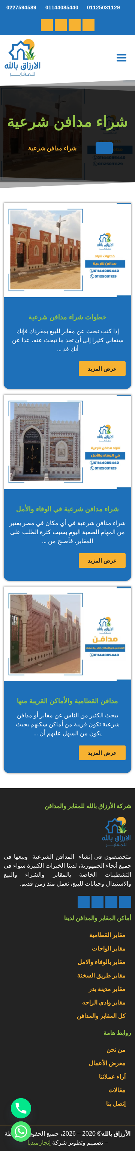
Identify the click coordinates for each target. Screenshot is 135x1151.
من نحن (116, 1049)
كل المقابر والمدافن (101, 1016)
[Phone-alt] (88, 25)
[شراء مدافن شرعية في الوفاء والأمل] (67, 442)
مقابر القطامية (107, 935)
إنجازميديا (39, 1142)
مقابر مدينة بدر (107, 989)
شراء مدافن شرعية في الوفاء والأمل (67, 509)
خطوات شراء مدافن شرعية (67, 317)
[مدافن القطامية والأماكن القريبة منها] (67, 634)
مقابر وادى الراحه (104, 1002)
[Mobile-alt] (61, 25)
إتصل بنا (116, 1103)
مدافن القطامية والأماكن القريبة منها (67, 701)
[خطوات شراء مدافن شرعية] (67, 250)
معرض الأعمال (107, 1063)
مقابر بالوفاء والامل (102, 962)
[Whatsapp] (75, 25)
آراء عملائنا (112, 1076)
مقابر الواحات (109, 948)
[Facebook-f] (47, 25)
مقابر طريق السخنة (101, 975)
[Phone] (125, 902)
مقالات (117, 1090)
